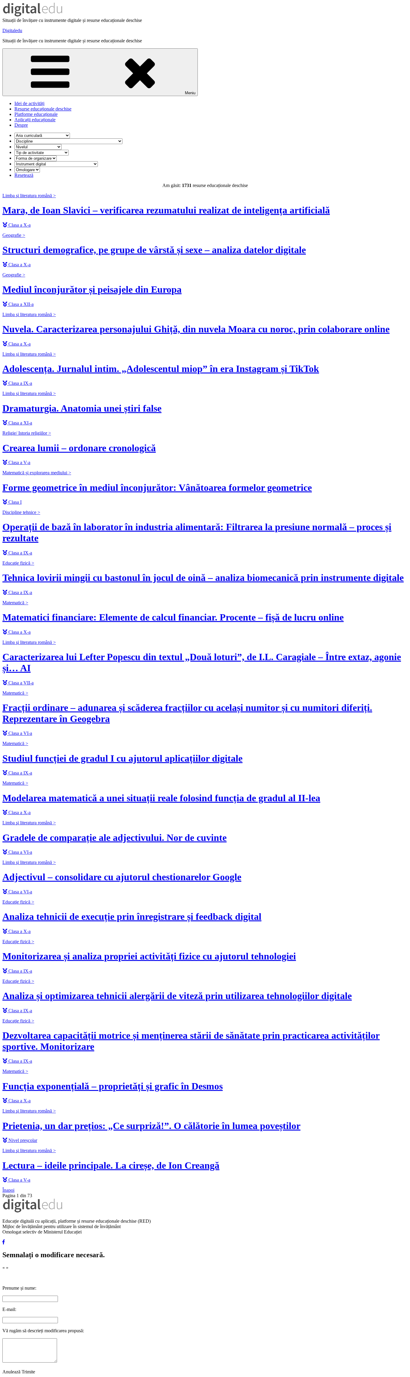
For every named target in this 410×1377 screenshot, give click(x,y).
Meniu (190, 93)
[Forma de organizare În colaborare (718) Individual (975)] (35, 158)
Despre (21, 125)
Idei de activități (29, 103)
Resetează (23, 175)
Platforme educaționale (36, 114)
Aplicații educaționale (35, 119)
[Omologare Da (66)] (27, 169)
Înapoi (8, 1190)
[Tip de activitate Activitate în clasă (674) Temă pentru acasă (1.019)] (41, 152)
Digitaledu (12, 30)
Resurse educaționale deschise (42, 108)
